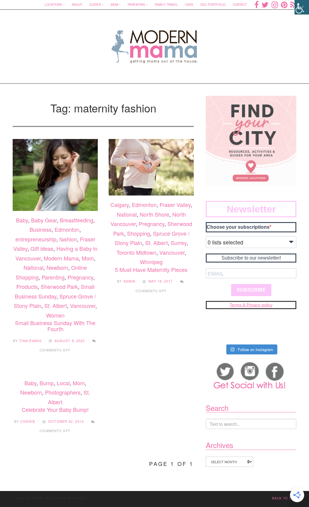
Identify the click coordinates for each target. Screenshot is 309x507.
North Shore (154, 214)
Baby (22, 220)
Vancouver (82, 305)
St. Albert (55, 305)
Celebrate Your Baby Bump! (55, 409)
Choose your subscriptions (238, 227)
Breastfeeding (76, 220)
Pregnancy (80, 277)
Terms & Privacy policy (251, 304)
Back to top (284, 498)
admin (129, 281)
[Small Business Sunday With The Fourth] (55, 175)
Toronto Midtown (136, 252)
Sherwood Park (59, 286)
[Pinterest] (284, 4)
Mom (114, 4)
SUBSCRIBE (251, 289)
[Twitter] (265, 4)
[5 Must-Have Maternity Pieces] (151, 167)
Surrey (178, 243)
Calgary (119, 204)
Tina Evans (30, 340)
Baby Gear (44, 220)
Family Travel (166, 4)
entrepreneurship (35, 239)
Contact (240, 4)
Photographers (63, 392)
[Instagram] (275, 4)
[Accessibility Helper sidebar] (302, 7)
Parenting (136, 4)
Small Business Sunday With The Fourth (55, 326)
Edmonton (67, 229)
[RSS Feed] (293, 4)
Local (63, 383)
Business (41, 229)
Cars (189, 4)
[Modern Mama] (155, 42)
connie (27, 421)
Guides (95, 4)
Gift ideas (41, 248)
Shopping (138, 233)
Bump (47, 383)
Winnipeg (151, 262)
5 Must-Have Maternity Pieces (151, 269)
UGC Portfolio (213, 4)
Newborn (57, 267)
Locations (53, 4)
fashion (68, 239)
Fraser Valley (175, 204)
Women (55, 315)
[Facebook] (256, 4)
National (33, 267)
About (77, 4)
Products (27, 286)
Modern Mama (61, 258)
